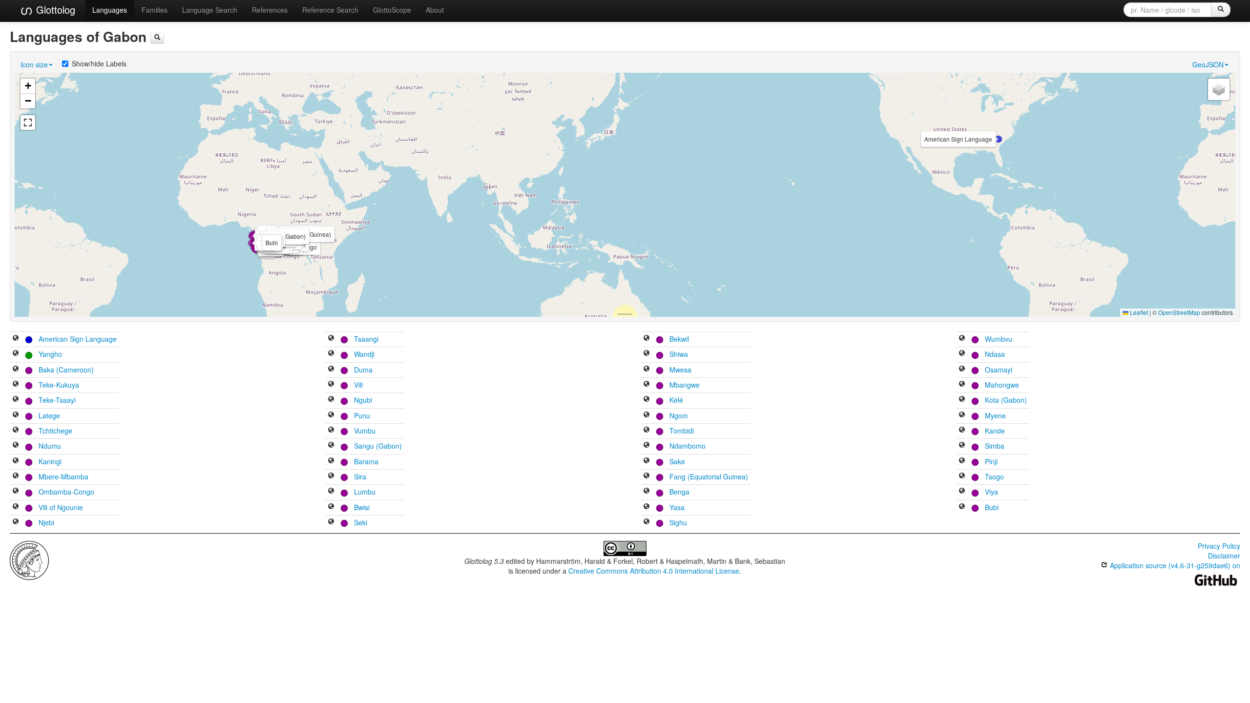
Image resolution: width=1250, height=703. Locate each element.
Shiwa (678, 354)
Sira (360, 476)
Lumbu (364, 491)
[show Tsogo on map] (961, 476)
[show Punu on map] (331, 415)
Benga (679, 491)
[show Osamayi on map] (961, 369)
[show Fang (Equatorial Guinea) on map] (646, 476)
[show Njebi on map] (15, 522)
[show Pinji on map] (961, 461)
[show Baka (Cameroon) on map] (15, 369)
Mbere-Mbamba (63, 476)
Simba (994, 446)
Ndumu (50, 446)
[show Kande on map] (961, 430)
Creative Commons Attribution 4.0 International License (653, 571)
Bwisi (362, 507)
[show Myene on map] (961, 415)
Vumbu (364, 430)
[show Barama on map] (331, 461)
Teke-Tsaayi (57, 400)
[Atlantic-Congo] (29, 369)
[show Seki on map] (331, 522)
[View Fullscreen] (28, 122)
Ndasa (995, 354)
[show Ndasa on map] (961, 354)
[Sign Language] (29, 339)
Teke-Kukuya (59, 385)
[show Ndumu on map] (15, 446)
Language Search (209, 10)
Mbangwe (684, 385)
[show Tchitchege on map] (15, 430)
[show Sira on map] (331, 476)
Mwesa (680, 369)
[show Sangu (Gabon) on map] (331, 446)
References (270, 10)
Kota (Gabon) (1006, 400)
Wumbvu (998, 339)
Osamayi (998, 369)
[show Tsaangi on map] (331, 339)
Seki (360, 522)
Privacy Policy (1219, 546)
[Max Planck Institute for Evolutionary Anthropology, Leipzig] (29, 559)
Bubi (992, 507)
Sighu (678, 522)
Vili (358, 385)
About (435, 10)
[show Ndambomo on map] (646, 446)
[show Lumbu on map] (331, 491)
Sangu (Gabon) (378, 446)
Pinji (991, 461)
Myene (995, 415)
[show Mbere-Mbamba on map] (15, 476)
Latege (49, 415)
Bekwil (679, 339)
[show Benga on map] (646, 491)
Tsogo (994, 476)
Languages (109, 10)
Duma (363, 369)
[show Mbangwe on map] (646, 385)
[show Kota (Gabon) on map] (961, 400)
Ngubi (363, 400)
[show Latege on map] (15, 415)
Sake (677, 461)
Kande (995, 430)
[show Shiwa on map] (646, 354)
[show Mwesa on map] (646, 369)
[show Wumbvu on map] (961, 339)
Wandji (364, 354)
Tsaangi (366, 339)
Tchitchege (55, 430)
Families (154, 10)
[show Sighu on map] (646, 522)
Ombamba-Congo (66, 491)
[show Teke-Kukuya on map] (15, 385)
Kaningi (50, 461)
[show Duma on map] (331, 369)
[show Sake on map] (646, 461)
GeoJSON (1208, 64)
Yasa (677, 507)
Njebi (46, 522)
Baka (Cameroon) (66, 369)
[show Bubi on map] (961, 507)
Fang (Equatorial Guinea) (708, 476)
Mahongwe (1002, 385)
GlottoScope (392, 10)
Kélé (676, 400)
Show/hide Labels (99, 63)
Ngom (678, 415)
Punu (362, 415)
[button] (998, 139)
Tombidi (681, 430)
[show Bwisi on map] (331, 507)
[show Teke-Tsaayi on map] (15, 400)
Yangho (50, 354)
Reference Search (330, 10)
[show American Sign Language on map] (15, 339)
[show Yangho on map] (15, 354)
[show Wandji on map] (331, 354)
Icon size (34, 64)
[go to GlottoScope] (157, 38)
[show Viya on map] (961, 491)
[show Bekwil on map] (646, 339)
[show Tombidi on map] (646, 430)
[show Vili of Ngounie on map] (15, 507)
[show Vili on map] (331, 385)
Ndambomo (687, 446)
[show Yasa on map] (646, 507)
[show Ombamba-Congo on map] (15, 491)
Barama (366, 461)
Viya (991, 491)
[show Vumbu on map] (331, 430)
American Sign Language (78, 339)
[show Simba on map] (961, 446)
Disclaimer (1224, 555)
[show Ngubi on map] (331, 400)
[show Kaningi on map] (15, 461)
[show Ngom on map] (646, 415)
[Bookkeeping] (29, 354)
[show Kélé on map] (646, 400)
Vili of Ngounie (61, 507)
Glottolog (54, 9)
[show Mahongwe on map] (961, 385)
